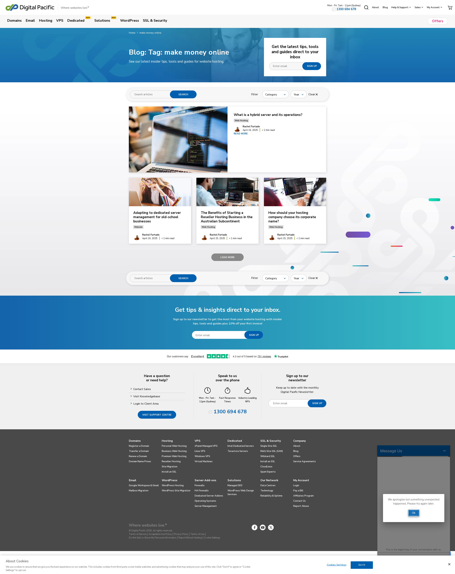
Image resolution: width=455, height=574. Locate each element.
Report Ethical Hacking (190, 537)
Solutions (234, 480)
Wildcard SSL (267, 456)
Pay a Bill (298, 490)
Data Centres (267, 485)
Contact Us (299, 501)
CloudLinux (266, 466)
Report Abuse (301, 506)
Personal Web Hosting (174, 446)
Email (132, 480)
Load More (227, 257)
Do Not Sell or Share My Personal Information (152, 537)
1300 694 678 (346, 9)
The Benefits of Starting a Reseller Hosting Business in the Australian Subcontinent (227, 217)
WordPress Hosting (173, 485)
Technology (266, 490)
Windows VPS (202, 456)
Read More (241, 133)
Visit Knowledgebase (147, 396)
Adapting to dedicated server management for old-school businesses (157, 217)
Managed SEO (235, 485)
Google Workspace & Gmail (144, 485)
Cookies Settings (336, 565)
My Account (433, 7)
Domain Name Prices (140, 461)
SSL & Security (270, 441)
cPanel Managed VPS (206, 446)
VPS (197, 441)
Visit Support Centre (157, 415)
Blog (385, 7)
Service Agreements (304, 461)
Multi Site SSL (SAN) (271, 451)
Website (138, 227)
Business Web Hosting (174, 451)
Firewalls (200, 485)
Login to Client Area (146, 404)
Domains (135, 441)
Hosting (167, 441)
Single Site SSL (268, 446)
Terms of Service (138, 534)
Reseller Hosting (171, 461)
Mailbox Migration (138, 490)
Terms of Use (197, 534)
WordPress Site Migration (176, 490)
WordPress (169, 480)
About (375, 7)
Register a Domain (139, 446)
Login (296, 485)
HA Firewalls (202, 490)
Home (132, 32)
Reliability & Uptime (271, 495)
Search (183, 94)
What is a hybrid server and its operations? (268, 115)
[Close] (449, 564)
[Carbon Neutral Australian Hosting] (303, 527)
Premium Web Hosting (174, 456)
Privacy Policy (181, 534)
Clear (312, 94)
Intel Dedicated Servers (241, 446)
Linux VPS (200, 451)
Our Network (269, 480)
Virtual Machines (204, 461)
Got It (361, 565)
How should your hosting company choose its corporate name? (292, 217)
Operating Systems (205, 501)
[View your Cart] (450, 7)
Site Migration (169, 466)
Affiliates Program (303, 495)
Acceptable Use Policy (160, 534)
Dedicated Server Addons (209, 495)
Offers (296, 456)
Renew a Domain (138, 456)
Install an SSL (169, 471)
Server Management (206, 506)
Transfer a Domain (139, 451)
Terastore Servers (238, 451)
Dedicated (235, 441)
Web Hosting (241, 120)
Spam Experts (268, 471)
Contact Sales (142, 389)
